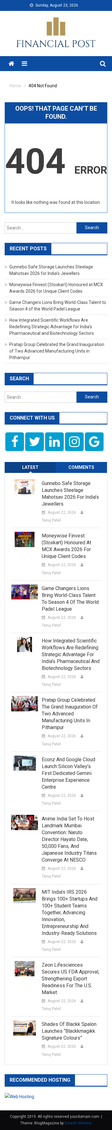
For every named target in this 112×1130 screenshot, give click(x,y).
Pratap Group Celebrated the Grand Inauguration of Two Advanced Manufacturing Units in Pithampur (56, 351)
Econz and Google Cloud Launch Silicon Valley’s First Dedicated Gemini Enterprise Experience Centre (68, 773)
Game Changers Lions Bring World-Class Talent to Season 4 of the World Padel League (70, 598)
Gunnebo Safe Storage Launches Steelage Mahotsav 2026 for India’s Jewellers (70, 493)
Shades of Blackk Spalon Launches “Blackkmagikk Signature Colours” (69, 1031)
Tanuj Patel (51, 520)
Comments (81, 467)
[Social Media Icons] (14, 441)
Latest (30, 467)
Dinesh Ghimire (78, 1123)
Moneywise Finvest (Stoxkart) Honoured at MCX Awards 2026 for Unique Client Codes (66, 546)
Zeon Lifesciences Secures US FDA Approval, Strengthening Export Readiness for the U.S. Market (70, 978)
